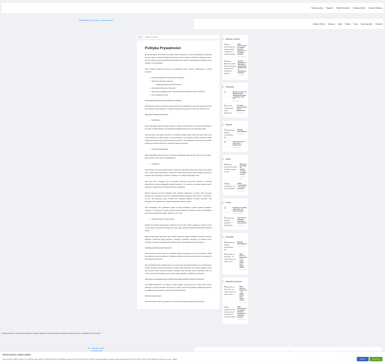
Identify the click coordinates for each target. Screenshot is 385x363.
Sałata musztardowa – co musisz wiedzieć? (242, 186)
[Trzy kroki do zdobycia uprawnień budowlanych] (230, 221)
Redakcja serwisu (317, 8)
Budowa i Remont (319, 24)
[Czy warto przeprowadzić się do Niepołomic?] (229, 109)
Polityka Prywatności (343, 8)
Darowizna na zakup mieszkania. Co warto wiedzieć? (239, 209)
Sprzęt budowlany (366, 24)
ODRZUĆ (363, 359)
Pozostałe (378, 24)
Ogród (340, 24)
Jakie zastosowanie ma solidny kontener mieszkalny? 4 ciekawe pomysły (242, 49)
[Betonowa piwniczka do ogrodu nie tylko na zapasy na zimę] (231, 168)
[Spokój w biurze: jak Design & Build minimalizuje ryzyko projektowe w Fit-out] (227, 94)
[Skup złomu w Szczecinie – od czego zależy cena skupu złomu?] (231, 258)
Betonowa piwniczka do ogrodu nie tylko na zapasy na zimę (243, 169)
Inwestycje (331, 24)
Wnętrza (348, 24)
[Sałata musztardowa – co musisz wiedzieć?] (230, 186)
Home (140, 37)
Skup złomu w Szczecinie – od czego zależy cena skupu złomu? (243, 260)
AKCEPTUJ (376, 359)
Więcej (175, 359)
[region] (192, 357)
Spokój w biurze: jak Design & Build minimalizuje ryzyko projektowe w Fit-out (240, 95)
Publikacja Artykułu (359, 8)
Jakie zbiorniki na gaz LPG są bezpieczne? (239, 143)
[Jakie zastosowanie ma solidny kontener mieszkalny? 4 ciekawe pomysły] (230, 49)
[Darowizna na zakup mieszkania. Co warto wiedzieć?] (227, 209)
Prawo (356, 24)
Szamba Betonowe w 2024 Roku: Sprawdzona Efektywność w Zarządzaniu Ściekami (242, 66)
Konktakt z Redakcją (375, 8)
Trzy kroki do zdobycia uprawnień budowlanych (242, 220)
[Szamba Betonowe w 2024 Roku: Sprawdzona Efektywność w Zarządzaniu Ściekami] (230, 67)
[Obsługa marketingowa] (229, 133)
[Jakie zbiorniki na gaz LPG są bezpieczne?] (227, 143)
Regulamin (329, 8)
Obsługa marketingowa (242, 130)
